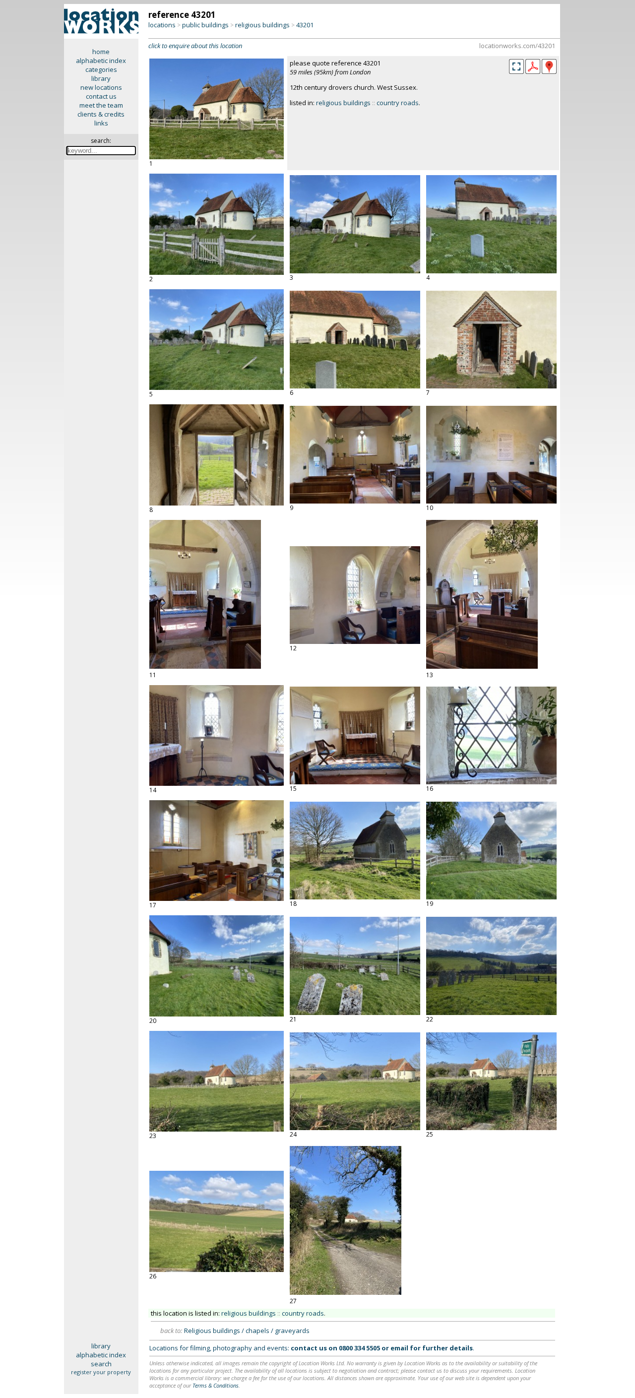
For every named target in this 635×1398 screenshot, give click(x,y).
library (101, 78)
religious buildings (262, 24)
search (101, 1363)
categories (101, 69)
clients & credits (101, 114)
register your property (101, 1372)
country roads (398, 102)
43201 (305, 24)
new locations (101, 87)
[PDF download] (532, 71)
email (399, 1347)
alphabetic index (101, 60)
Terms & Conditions (215, 1385)
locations (162, 24)
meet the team (101, 105)
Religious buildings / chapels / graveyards (247, 1330)
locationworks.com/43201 (517, 45)
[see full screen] (516, 66)
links (101, 123)
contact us (101, 96)
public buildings (205, 24)
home (101, 51)
